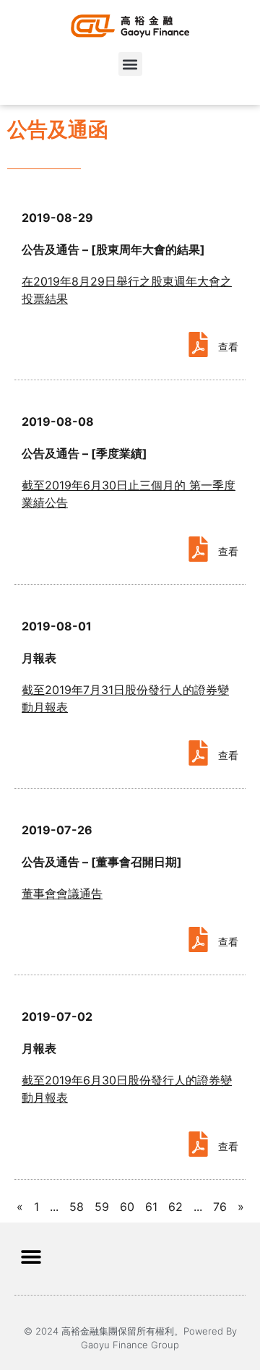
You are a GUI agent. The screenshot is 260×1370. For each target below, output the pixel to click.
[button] (130, 64)
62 (175, 1206)
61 (151, 1206)
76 (220, 1206)
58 (76, 1206)
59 (102, 1206)
